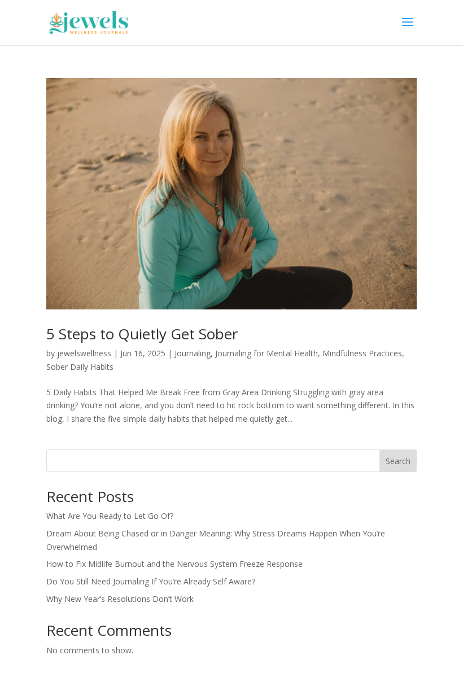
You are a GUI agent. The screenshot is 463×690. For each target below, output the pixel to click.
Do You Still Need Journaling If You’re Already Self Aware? (150, 581)
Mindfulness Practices (362, 353)
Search (398, 461)
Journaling (192, 353)
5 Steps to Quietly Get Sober (142, 334)
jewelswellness (84, 353)
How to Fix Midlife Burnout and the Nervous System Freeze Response (174, 563)
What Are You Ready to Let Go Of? (109, 515)
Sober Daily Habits (79, 366)
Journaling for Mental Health (266, 353)
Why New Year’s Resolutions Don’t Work (120, 598)
